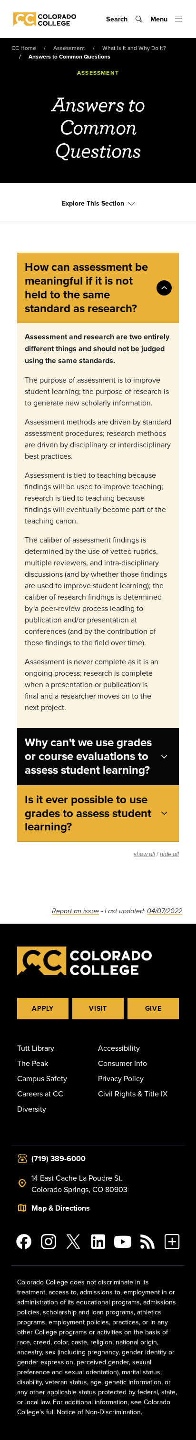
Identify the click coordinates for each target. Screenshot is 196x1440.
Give (153, 1008)
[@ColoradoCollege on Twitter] (73, 1241)
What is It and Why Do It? (134, 48)
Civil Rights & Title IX (132, 1093)
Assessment (69, 48)
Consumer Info (122, 1063)
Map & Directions (60, 1208)
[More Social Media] (172, 1241)
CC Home (23, 48)
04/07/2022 (164, 911)
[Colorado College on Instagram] (48, 1241)
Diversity (31, 1109)
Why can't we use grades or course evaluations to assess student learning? (88, 756)
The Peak (32, 1063)
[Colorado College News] (147, 1241)
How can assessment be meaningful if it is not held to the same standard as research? (86, 287)
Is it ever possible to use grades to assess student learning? (88, 813)
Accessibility (119, 1048)
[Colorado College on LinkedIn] (98, 1241)
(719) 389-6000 (58, 1158)
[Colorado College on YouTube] (122, 1241)
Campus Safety (42, 1078)
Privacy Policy (121, 1078)
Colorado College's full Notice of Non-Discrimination (93, 1407)
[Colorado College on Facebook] (23, 1241)
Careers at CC (40, 1093)
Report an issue (75, 911)
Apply (43, 1008)
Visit (98, 1008)
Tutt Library (35, 1048)
